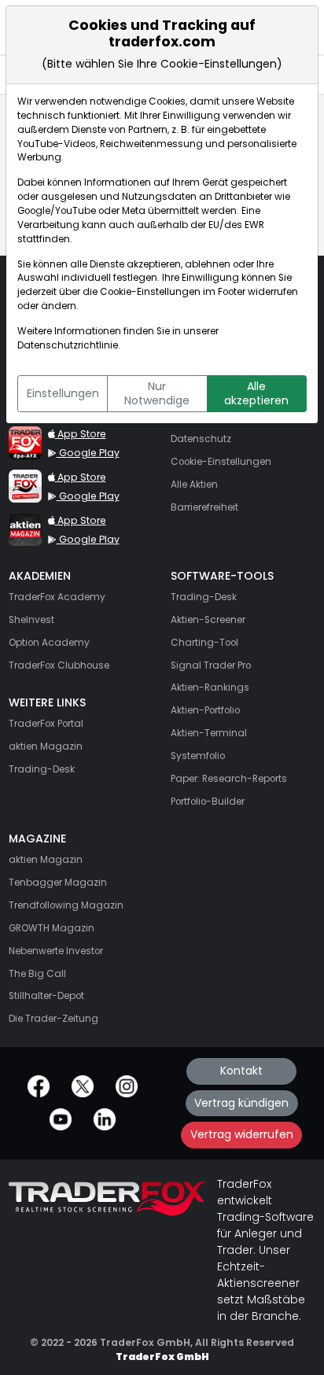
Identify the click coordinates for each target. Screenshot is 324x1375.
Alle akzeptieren (256, 393)
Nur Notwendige (157, 393)
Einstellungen (63, 393)
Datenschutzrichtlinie (67, 345)
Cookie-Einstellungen (150, 292)
